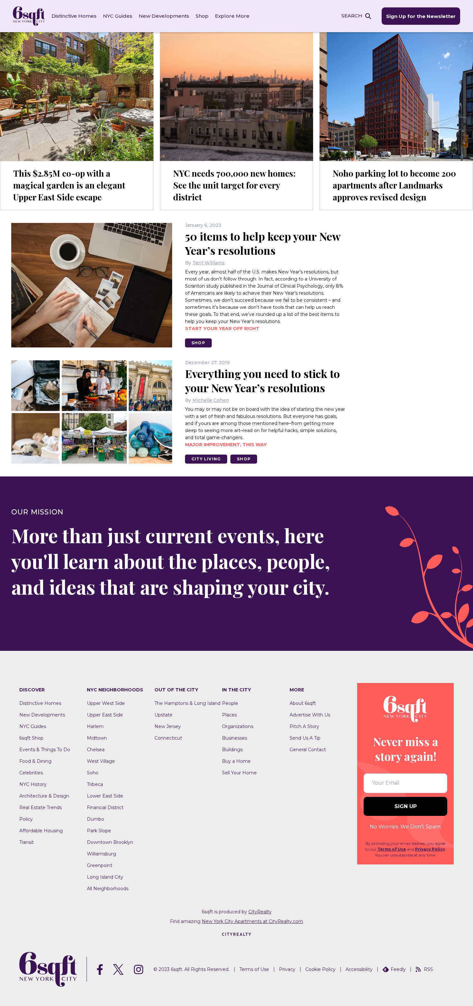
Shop (202, 16)
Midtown (97, 738)
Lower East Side (105, 796)
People (230, 703)
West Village (101, 761)
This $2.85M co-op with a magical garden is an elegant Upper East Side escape (69, 185)
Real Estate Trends (40, 807)
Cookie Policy (320, 969)
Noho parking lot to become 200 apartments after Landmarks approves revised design (394, 185)
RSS (428, 969)
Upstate (163, 715)
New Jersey (167, 726)
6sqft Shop (31, 738)
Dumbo (95, 819)
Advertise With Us (310, 715)
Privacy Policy (430, 849)
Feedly (398, 969)
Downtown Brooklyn (110, 842)
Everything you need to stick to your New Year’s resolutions (262, 380)
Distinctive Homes (74, 16)
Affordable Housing (41, 831)
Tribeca (95, 784)
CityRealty (260, 912)
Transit (26, 842)
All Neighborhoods (107, 888)
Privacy (287, 969)
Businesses (234, 738)
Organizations (237, 726)
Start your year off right (222, 328)
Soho (92, 773)
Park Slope (99, 831)
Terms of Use (391, 849)
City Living (206, 459)
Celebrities (31, 773)
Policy (26, 819)
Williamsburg (101, 854)
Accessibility (359, 969)
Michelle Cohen (210, 400)
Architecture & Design (44, 796)
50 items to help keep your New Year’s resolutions (262, 243)
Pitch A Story (304, 726)
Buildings (232, 749)
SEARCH (351, 16)
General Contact (308, 749)
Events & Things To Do (44, 749)
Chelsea (96, 749)
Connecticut (168, 738)
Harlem (95, 726)
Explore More (232, 16)
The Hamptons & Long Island (187, 703)
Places (229, 715)
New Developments (164, 16)
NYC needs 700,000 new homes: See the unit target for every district (234, 185)
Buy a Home (236, 761)
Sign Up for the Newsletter (421, 16)
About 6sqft (303, 703)
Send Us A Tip (305, 738)
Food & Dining (35, 761)
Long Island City (105, 877)
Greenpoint (99, 865)
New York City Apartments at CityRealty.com (252, 921)
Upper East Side (105, 715)
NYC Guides (117, 16)
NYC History (33, 784)
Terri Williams (208, 263)
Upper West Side (106, 703)
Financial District (105, 807)
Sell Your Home (239, 773)
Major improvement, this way (226, 445)
